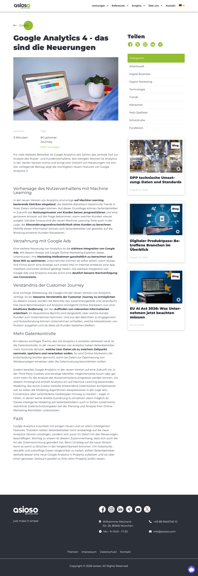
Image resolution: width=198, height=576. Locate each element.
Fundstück (136, 128)
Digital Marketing (140, 81)
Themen (72, 551)
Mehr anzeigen (50, 147)
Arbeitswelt (136, 66)
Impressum (89, 551)
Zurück (23, 25)
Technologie (137, 89)
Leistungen (98, 5)
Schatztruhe (137, 120)
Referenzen (118, 5)
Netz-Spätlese (138, 112)
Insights (136, 5)
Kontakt (170, 5)
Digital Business (139, 74)
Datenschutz (108, 551)
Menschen (136, 104)
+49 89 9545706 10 (165, 521)
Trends (133, 97)
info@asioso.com (164, 531)
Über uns (153, 5)
